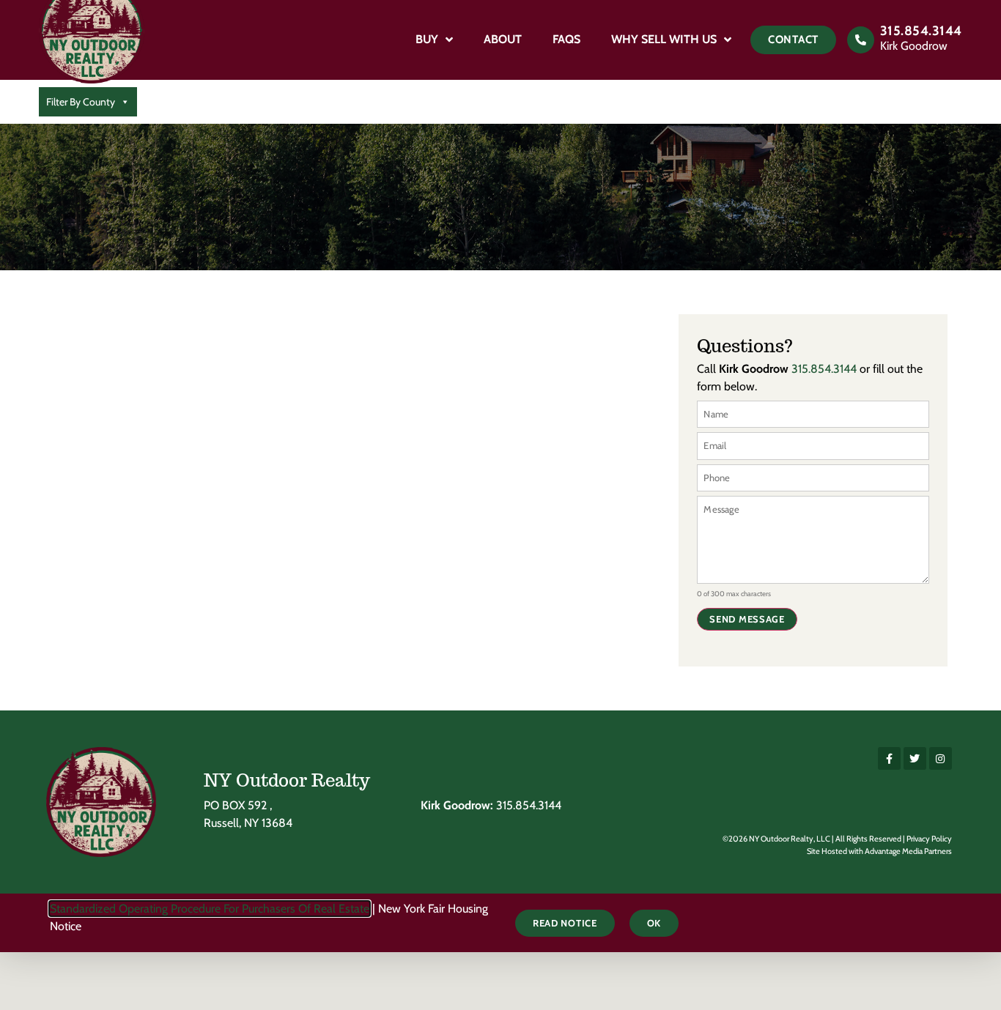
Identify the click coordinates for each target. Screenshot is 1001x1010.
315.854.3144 (921, 31)
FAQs (566, 39)
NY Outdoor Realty (287, 780)
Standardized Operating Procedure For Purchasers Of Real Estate (209, 909)
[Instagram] (940, 758)
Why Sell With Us (664, 39)
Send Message (746, 619)
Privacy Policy (929, 838)
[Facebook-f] (889, 758)
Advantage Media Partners (908, 851)
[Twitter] (915, 758)
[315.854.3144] (860, 39)
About (503, 39)
